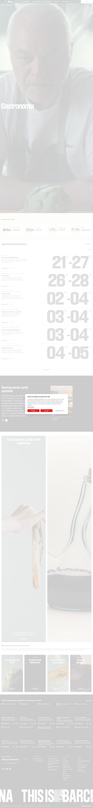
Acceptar (33, 410)
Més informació (31, 407)
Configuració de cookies (59, 410)
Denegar (46, 410)
